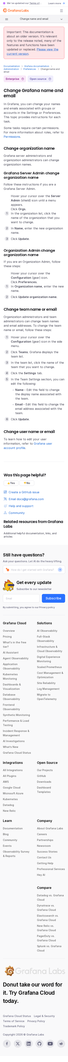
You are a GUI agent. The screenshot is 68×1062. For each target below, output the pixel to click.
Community (10, 840)
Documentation (12, 66)
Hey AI (41, 874)
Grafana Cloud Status (17, 752)
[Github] (40, 1043)
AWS (6, 781)
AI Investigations (14, 741)
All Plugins (9, 775)
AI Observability (47, 630)
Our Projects (45, 770)
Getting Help (45, 863)
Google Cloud (11, 787)
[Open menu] (61, 10)
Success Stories (47, 851)
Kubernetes (10, 799)
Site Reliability (46, 683)
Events (7, 845)
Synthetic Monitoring (16, 714)
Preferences (29, 69)
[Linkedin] (29, 1043)
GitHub (41, 775)
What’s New (10, 746)
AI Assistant (10, 652)
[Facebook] (7, 1043)
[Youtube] (50, 1043)
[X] (18, 1043)
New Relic (9, 810)
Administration (11, 69)
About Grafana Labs (50, 828)
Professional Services (51, 869)
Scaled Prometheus (49, 667)
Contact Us (44, 857)
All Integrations (13, 770)
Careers (42, 834)
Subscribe (53, 598)
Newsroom (44, 845)
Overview (9, 630)
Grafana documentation (36, 66)
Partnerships (45, 840)
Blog (6, 834)
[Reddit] (61, 1043)
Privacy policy (47, 607)
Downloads (44, 781)
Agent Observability (15, 658)
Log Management (48, 688)
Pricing (7, 636)
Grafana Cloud (36, 992)
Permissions (12, 136)
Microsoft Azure (13, 793)
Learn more (54, 3)
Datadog (8, 804)
